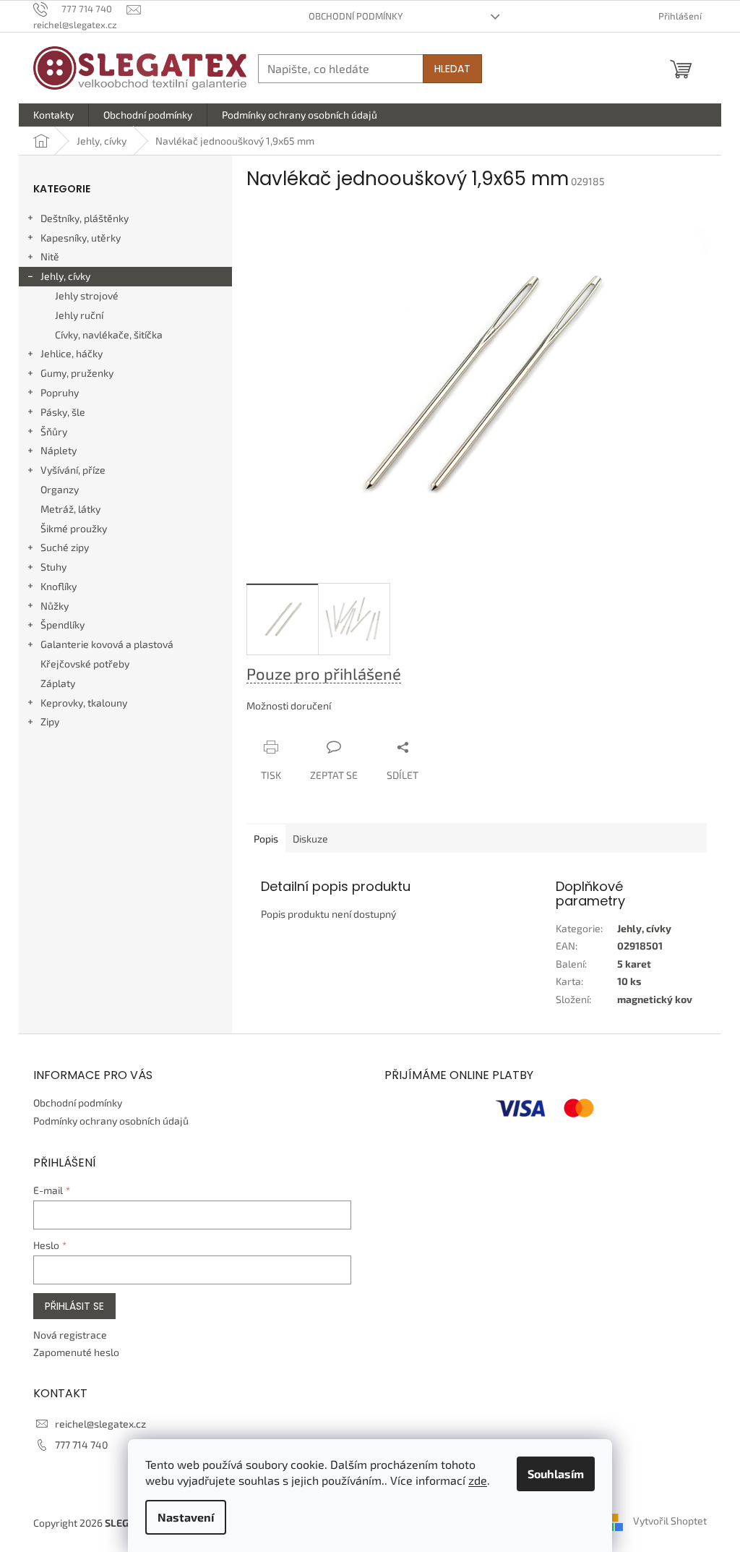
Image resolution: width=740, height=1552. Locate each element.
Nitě (49, 256)
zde (477, 1480)
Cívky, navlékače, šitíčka (109, 334)
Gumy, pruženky (76, 373)
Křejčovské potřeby (84, 663)
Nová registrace (70, 1335)
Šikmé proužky (73, 528)
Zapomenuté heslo (76, 1352)
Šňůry (53, 431)
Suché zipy (64, 547)
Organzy (59, 489)
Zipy (49, 721)
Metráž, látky (70, 509)
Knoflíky (58, 586)
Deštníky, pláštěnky (84, 218)
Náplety (58, 450)
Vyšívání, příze (73, 470)
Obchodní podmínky (356, 16)
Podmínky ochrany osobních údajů (111, 1120)
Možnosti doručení (288, 705)
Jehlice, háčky (71, 353)
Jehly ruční (79, 315)
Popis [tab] (266, 838)
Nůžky (54, 606)
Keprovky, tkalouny (83, 702)
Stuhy (53, 566)
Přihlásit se (74, 1306)
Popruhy (59, 392)
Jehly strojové (87, 295)
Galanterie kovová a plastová (106, 644)
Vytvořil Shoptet (670, 1521)
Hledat (452, 68)
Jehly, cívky (65, 276)
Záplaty (57, 683)
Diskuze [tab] (310, 838)
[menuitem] (53, 115)
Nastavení (186, 1517)
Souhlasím (556, 1473)
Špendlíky (62, 624)
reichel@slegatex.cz (100, 1423)
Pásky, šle (62, 412)
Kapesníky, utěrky (80, 237)
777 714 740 (81, 1444)
